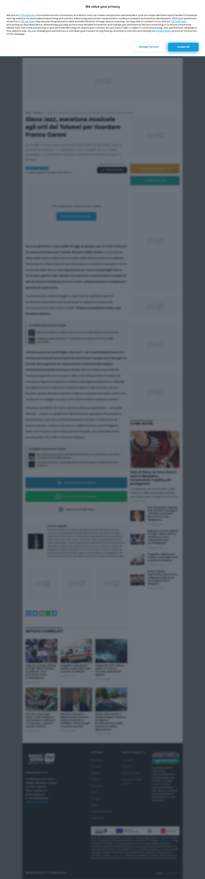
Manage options (149, 47)
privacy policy (164, 31)
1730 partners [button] (27, 15)
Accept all (183, 47)
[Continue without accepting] (197, 4)
